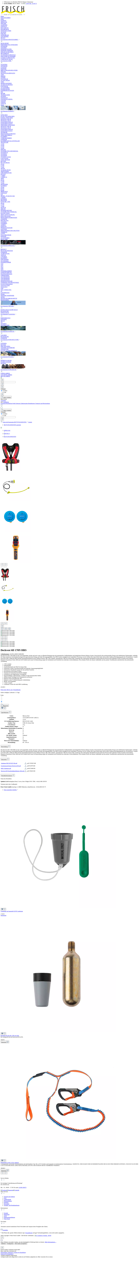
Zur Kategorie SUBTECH (7, 331)
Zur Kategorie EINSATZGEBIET (9, 39)
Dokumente (4, 759)
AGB (5, 1216)
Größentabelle (7, 1199)
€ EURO (4, 390)
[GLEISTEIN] (13, 330)
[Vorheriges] (2, 564)
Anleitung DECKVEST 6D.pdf (9, 763)
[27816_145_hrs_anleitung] (26, 769)
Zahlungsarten (24, 403)
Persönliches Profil (11, 403)
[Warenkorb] (2, 408)
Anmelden (3, 400)
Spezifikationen (5, 712)
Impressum (6, 1214)
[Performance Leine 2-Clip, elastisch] (58, 1158)
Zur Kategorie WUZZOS (7, 356)
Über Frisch (7, 1219)
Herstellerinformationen (6, 775)
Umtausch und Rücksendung (42, 403)
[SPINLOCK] (13, 304)
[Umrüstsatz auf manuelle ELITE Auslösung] (58, 907)
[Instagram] (10, 1190)
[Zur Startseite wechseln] (13, 15)
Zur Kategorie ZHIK (6, 60)
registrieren (6, 402)
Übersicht (3, 403)
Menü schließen (7, 397)
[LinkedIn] (16, 1190)
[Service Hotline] (69, 1240)
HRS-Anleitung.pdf (6, 768)
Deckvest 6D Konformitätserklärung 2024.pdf (12, 771)
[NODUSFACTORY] (13, 355)
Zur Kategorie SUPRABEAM (8, 369)
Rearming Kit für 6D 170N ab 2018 (10, 1035)
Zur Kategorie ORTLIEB (7, 306)
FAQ (5, 1198)
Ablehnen (3, 1243)
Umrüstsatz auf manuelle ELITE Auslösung (12, 911)
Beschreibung (4, 746)
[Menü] (2, 380)
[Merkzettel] (2, 405)
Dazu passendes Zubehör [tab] (10, 790)
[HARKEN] (13, 244)
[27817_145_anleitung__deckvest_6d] (26, 763)
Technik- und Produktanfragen (11, 1205)
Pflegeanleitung (8, 1201)
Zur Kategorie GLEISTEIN (8, 314)
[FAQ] (1, 378)
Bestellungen (31, 403)
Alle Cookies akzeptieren (21, 1243)
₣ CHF (4, 392)
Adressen (18, 403)
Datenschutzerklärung (9, 1217)
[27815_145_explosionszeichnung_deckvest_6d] (26, 766)
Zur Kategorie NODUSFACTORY (10, 339)
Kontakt (6, 1213)
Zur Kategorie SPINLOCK (8, 245)
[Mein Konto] (2, 394)
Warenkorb (5, 705)
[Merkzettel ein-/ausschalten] (3, 708)
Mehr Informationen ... (50, 1242)
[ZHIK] (13, 109)
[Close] (2, 626)
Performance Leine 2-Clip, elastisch (10, 1162)
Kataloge (6, 1202)
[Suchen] (2, 384)
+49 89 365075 (22, 1187)
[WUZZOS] (13, 368)
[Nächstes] (5, 564)
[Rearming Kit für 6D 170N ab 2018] (58, 1031)
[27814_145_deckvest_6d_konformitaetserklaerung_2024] (26, 771)
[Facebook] (4, 1190)
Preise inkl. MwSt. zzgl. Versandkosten (11, 689)
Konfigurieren (10, 1243)
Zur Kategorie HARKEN (7, 111)
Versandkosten (28, 1233)
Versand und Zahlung (9, 1196)
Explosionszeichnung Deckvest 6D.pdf (11, 766)
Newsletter (6, 1204)
